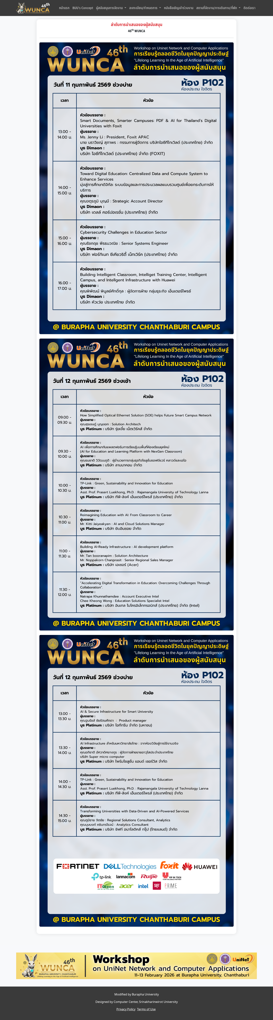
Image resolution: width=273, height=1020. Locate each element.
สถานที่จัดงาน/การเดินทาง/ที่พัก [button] (217, 8)
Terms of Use (146, 1009)
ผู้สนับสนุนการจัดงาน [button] (110, 8)
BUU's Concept (82, 8)
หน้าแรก (64, 8)
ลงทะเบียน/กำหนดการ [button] (143, 8)
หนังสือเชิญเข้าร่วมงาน (178, 8)
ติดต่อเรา (249, 8)
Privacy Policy (125, 1009)
